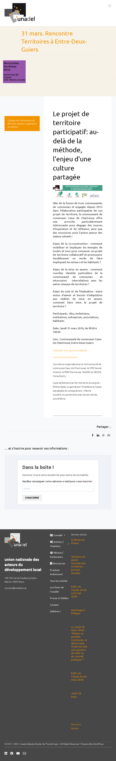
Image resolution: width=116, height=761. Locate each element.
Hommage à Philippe (78, 612)
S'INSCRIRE (32, 498)
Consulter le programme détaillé (70, 350)
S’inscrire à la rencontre (65, 357)
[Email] (108, 435)
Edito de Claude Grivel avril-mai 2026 (79, 591)
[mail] (24, 753)
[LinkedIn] (98, 435)
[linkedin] (6, 753)
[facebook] (11, 753)
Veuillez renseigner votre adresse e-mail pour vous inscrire (57, 481)
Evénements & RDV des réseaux (21, 122)
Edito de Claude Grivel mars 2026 (79, 676)
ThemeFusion (51, 743)
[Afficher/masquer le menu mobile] (109, 5)
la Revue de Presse (77, 541)
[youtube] (18, 753)
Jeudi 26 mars (76, 695)
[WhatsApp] (103, 435)
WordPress (98, 743)
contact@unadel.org (15, 587)
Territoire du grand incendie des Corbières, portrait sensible (78, 565)
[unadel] (15, 534)
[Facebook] (92, 435)
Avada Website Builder (31, 743)
